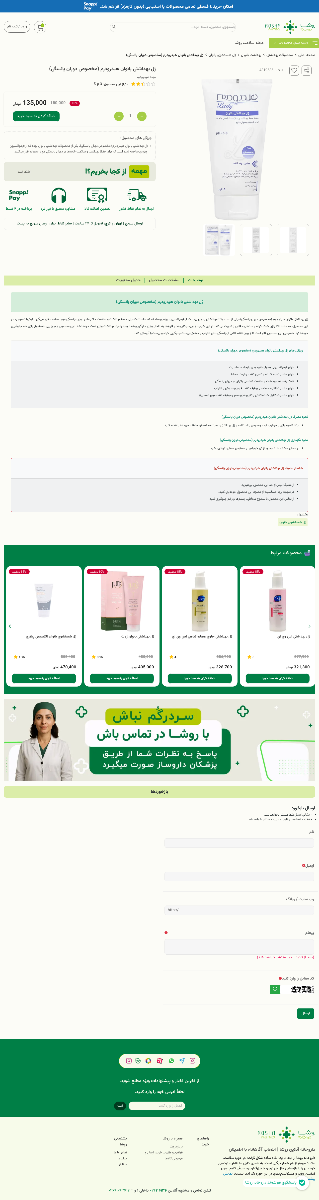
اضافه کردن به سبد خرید (36, 116)
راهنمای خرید (203, 1141)
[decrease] (142, 116)
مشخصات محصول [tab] (164, 280)
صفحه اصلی (306, 55)
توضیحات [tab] (195, 280)
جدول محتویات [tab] (128, 280)
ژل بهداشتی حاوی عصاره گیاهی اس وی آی (202, 636)
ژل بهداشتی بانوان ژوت (137, 636)
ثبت (120, 1106)
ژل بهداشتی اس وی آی (293, 636)
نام (311, 832)
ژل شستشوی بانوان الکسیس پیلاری (51, 636)
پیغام (309, 933)
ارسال (306, 1013)
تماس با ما (120, 1152)
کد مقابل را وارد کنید (298, 979)
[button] (9, 626)
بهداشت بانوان (251, 55)
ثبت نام (12, 26)
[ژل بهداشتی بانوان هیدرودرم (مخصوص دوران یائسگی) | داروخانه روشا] (265, 1134)
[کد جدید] (275, 989)
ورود (24, 26)
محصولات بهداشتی (279, 55)
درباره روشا (176, 1146)
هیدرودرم (143, 77)
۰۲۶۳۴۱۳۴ (158, 1191)
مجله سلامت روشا (249, 43)
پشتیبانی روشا (120, 1141)
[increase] (119, 116)
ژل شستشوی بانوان (222, 55)
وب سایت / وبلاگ (300, 899)
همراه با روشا (172, 1138)
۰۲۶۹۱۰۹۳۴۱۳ (119, 1191)
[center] (114, 27)
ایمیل (309, 866)
